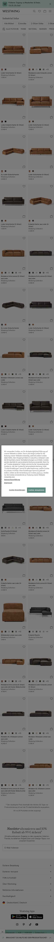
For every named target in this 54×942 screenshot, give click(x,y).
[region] (27, 471)
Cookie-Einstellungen (17, 490)
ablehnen (39, 473)
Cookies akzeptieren (36, 490)
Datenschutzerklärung (12, 480)
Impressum (8, 483)
